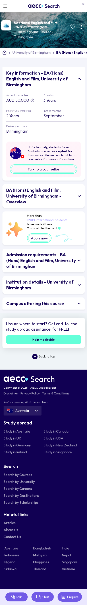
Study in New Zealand (60, 445)
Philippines (41, 562)
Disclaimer (11, 393)
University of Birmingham (30, 27)
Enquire (73, 597)
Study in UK (12, 438)
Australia (11, 548)
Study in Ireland (15, 452)
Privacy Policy (30, 393)
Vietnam (69, 569)
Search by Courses (18, 474)
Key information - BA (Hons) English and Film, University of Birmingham (37, 78)
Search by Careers (18, 488)
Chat (45, 597)
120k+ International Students (47, 220)
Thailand (40, 569)
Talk (19, 597)
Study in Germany (17, 445)
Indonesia (12, 555)
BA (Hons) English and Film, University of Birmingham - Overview (33, 196)
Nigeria (10, 562)
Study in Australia (17, 431)
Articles (10, 523)
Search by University (19, 481)
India (66, 548)
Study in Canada (56, 431)
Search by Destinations (21, 495)
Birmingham (28, 32)
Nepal (67, 555)
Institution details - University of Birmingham (39, 285)
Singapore (70, 562)
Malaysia (40, 555)
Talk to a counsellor (44, 169)
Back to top (47, 356)
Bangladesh (42, 548)
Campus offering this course (35, 303)
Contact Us (12, 536)
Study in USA (53, 438)
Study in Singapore (58, 452)
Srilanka (10, 569)
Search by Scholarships (21, 502)
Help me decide (43, 340)
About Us (11, 529)
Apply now (39, 238)
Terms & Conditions (55, 393)
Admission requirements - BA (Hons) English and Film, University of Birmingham (41, 260)
